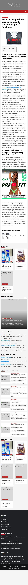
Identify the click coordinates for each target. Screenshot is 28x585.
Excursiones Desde (5, 340)
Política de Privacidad (6, 526)
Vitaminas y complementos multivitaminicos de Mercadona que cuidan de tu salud (13, 223)
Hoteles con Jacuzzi (6, 364)
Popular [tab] (8, 370)
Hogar (3, 261)
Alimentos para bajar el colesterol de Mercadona (20, 266)
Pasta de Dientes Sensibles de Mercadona (10, 548)
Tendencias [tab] (15, 370)
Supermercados (5, 17)
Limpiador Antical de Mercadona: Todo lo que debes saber (6, 266)
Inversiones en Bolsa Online (8, 345)
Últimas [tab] (3, 370)
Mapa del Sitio (4, 521)
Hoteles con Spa (5, 361)
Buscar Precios (4, 335)
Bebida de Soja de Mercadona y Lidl (18, 414)
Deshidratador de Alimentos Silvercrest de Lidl (17, 401)
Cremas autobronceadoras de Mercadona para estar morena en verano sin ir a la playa (13, 219)
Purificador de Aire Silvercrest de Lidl (12, 320)
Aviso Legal (3, 519)
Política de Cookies (5, 524)
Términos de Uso (5, 529)
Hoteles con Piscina (6, 357)
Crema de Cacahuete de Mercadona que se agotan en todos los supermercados (14, 216)
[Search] (26, 11)
